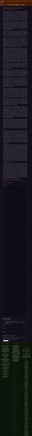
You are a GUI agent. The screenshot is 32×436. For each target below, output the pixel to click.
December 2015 (26, 401)
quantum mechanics (16, 355)
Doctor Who (14, 349)
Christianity (15, 347)
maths (12, 353)
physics (18, 353)
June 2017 (26, 389)
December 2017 (26, 382)
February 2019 (26, 376)
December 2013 (26, 414)
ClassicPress (5, 370)
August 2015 (26, 405)
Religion (14, 357)
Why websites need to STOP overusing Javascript (5, 376)
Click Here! (12, 117)
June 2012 (26, 421)
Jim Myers (23, 349)
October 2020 (26, 368)
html (16, 351)
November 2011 (26, 426)
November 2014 (26, 409)
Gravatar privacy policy (21, 322)
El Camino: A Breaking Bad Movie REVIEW (5, 366)
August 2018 (26, 378)
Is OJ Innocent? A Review (27, 355)
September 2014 (26, 410)
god (16, 350)
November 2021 (26, 365)
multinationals (15, 353)
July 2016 (26, 400)
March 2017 (26, 392)
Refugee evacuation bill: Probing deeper (5, 372)
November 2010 (26, 433)
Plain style (3, 5)
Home (8, 4)
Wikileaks (15, 361)
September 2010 (26, 435)
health (18, 350)
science (17, 357)
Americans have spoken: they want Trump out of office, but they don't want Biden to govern (5, 359)
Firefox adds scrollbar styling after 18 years (5, 375)
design (17, 348)
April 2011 (26, 429)
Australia (15, 345)
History (14, 351)
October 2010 (26, 434)
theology (14, 359)
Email (4, 328)
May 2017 (26, 390)
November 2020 (26, 367)
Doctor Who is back (5, 373)
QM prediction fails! (27, 357)
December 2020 (26, 366)
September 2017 (26, 386)
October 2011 (26, 427)
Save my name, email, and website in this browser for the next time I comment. (13, 337)
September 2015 (26, 404)
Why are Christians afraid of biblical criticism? (5, 347)
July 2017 (26, 388)
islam (15, 352)
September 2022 (26, 363)
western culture (16, 360)
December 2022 (26, 362)
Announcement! (5, 356)
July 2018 (26, 379)
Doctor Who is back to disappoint (5, 364)
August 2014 (26, 411)
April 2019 (26, 374)
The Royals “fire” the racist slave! (5, 345)
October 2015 (26, 403)
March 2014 (26, 412)
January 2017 (26, 394)
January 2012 (26, 424)
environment (14, 350)
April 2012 (26, 422)
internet (13, 352)
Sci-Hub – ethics (5, 357)
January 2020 (26, 370)
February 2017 (26, 393)
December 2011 (26, 425)
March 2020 (26, 369)
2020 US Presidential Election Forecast (5, 362)
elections (18, 349)
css (15, 348)
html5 (18, 351)
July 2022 (26, 364)
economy (17, 349)
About (12, 4)
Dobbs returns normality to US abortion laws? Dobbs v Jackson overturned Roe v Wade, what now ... (5, 351)
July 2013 (26, 415)
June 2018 (26, 380)
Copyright (17, 4)
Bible (16, 346)
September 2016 (26, 398)
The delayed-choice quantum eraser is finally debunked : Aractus (26, 356)
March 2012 (26, 423)
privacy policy (15, 321)
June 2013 (26, 416)
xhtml (17, 361)
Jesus (16, 352)
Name (4, 325)
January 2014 (26, 413)
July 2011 (26, 428)
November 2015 (26, 402)
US (18, 359)
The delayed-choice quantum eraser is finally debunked (5, 355)
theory (16, 359)
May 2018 (26, 381)
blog (17, 346)
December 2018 (26, 377)
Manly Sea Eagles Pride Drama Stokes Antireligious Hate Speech (5, 349)
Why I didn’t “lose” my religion (5, 367)
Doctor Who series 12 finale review (5, 363)
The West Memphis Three (28, 350)
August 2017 (26, 387)
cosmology (13, 348)
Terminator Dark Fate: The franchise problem (5, 369)
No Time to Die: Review (5, 353)
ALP (13, 345)
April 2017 (26, 391)
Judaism (19, 352)
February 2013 (26, 417)
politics (14, 354)
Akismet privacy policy (14, 322)
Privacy (23, 4)
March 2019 (26, 375)
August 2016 (26, 399)
